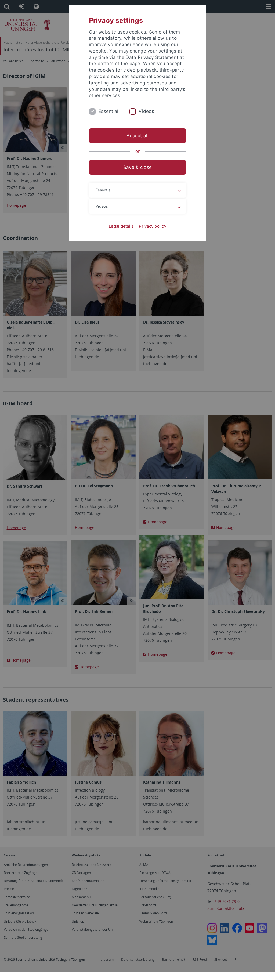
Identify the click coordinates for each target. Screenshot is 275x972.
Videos (146, 111)
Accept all (137, 135)
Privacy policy (152, 226)
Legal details (121, 226)
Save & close (137, 167)
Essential (108, 111)
